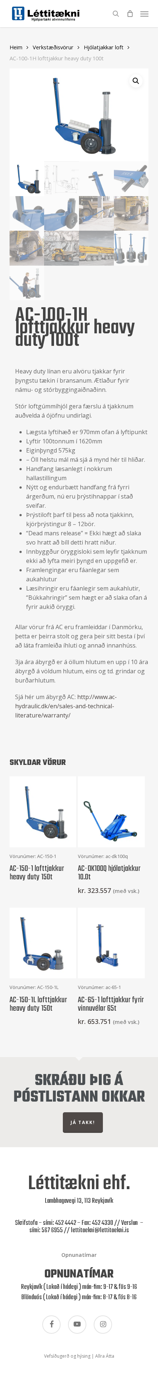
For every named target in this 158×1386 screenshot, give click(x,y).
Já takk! (83, 1122)
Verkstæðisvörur (53, 47)
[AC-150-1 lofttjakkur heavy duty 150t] (43, 811)
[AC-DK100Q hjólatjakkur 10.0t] (111, 811)
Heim (16, 47)
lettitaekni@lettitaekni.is (100, 1230)
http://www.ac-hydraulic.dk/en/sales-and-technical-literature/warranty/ (66, 706)
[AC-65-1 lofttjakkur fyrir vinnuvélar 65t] (111, 943)
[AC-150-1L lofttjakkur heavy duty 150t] (43, 943)
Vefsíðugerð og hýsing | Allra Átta (79, 1356)
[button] (144, 12)
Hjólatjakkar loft (103, 47)
